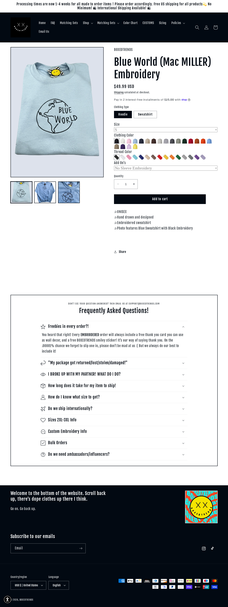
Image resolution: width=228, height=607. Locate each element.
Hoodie (123, 114)
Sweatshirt (145, 114)
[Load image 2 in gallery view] (45, 192)
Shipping (119, 92)
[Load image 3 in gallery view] (69, 192)
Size (117, 124)
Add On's (120, 163)
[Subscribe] (80, 548)
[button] (87, 23)
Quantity (118, 176)
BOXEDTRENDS (26, 599)
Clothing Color (124, 135)
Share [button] (122, 252)
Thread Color (123, 152)
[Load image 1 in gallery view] (21, 192)
